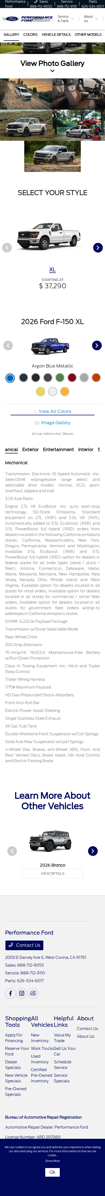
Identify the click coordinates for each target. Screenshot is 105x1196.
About (85, 1018)
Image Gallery (55, 422)
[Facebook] (10, 993)
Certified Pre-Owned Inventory (41, 1075)
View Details (52, 873)
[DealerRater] (33, 993)
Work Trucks (42, 1048)
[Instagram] (21, 993)
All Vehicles (42, 1021)
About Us (85, 1036)
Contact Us (27, 945)
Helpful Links (64, 1021)
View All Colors (54, 411)
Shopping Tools (18, 1021)
